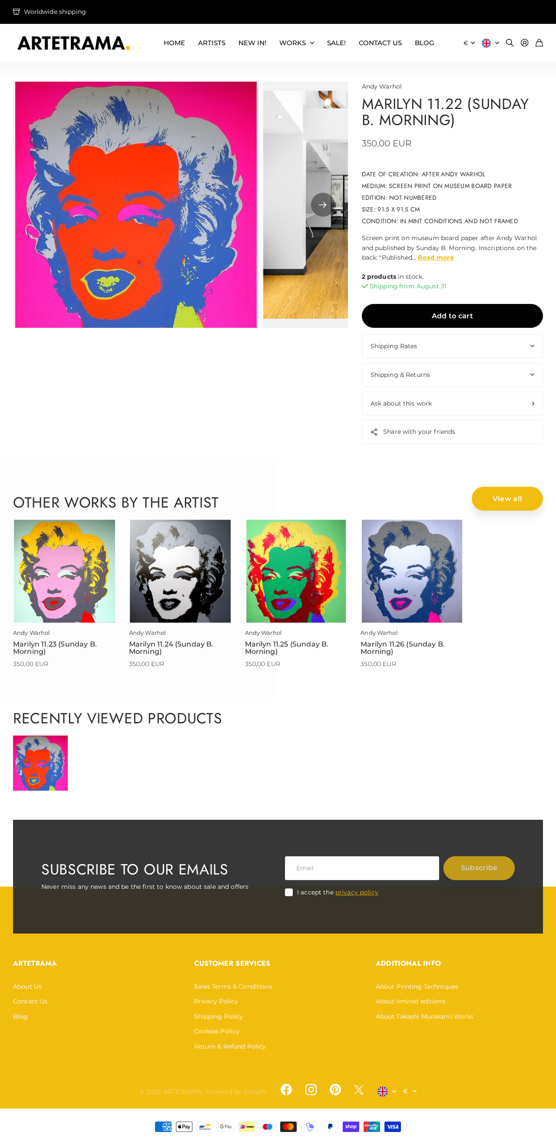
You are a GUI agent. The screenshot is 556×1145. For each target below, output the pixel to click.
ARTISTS (211, 43)
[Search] (510, 43)
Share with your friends (419, 432)
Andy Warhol (382, 86)
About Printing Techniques (417, 986)
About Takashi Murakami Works (425, 1016)
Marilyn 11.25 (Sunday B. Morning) (287, 648)
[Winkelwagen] (539, 43)
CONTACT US (380, 43)
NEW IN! (252, 43)
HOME (174, 43)
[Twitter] (359, 1089)
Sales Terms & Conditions (233, 986)
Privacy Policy (216, 1001)
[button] (323, 205)
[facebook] (286, 1090)
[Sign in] (525, 43)
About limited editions (410, 1001)
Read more (435, 257)
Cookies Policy (216, 1031)
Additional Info (408, 963)
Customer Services (232, 963)
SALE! (336, 43)
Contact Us (30, 1001)
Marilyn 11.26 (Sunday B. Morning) (403, 648)
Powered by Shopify (236, 1092)
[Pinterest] (335, 1090)
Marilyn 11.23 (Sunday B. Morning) (55, 648)
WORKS (292, 43)
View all (508, 499)
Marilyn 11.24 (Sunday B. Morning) (171, 648)
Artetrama (35, 963)
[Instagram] (310, 1089)
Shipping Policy (218, 1016)
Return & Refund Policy (230, 1046)
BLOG (424, 43)
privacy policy (356, 892)
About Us (27, 986)
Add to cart (452, 316)
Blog (20, 1016)
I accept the (337, 892)
